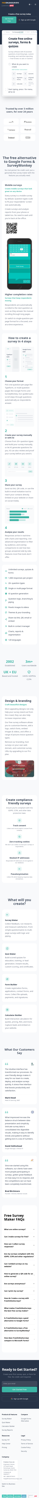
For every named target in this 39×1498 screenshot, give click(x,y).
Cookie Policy (25, 1461)
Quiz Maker (6, 1436)
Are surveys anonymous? (14, 1297)
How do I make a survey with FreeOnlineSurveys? (16, 1313)
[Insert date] (15, 93)
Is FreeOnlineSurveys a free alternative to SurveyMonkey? (17, 1343)
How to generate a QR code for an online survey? (18, 1289)
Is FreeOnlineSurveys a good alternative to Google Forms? (16, 1333)
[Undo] (19, 93)
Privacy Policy (26, 1454)
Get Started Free (9, 20)
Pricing (4, 1461)
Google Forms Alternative (26, 1434)
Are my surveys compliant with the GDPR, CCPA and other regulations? (19, 1269)
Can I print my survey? (13, 1305)
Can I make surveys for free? (16, 1250)
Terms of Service (27, 1458)
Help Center (6, 1458)
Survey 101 (6, 1454)
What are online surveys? (15, 1243)
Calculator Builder (8, 1440)
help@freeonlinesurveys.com (13, 1493)
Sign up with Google (28, 20)
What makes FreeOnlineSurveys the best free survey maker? (17, 1323)
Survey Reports (7, 1444)
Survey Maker (7, 1433)
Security (24, 1465)
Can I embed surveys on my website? (16, 1279)
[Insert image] (12, 93)
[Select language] (30, 4)
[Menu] (35, 4)
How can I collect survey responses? (14, 1259)
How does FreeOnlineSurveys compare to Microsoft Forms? (16, 1353)
